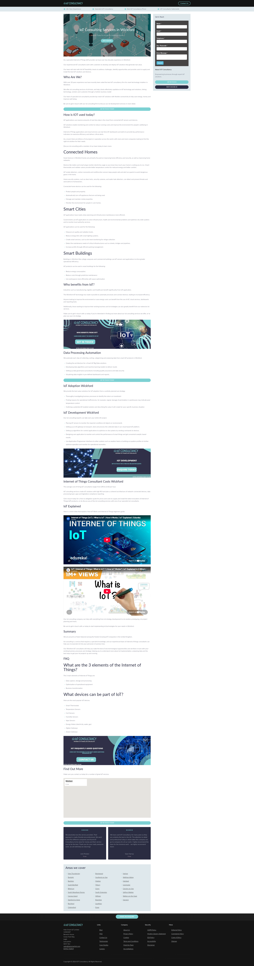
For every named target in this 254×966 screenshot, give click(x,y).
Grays (97, 888)
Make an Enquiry (127, 916)
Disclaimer (151, 945)
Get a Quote (107, 40)
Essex (97, 907)
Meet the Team (128, 945)
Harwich (126, 900)
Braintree (98, 900)
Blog (100, 930)
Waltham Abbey (128, 877)
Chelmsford (72, 907)
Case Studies (103, 945)
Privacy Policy (128, 934)
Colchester (126, 885)
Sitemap (174, 941)
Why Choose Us (171, 87)
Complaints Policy (177, 934)
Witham (98, 896)
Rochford (71, 903)
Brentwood (99, 873)
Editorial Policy (176, 930)
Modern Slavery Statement (156, 934)
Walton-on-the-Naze (130, 896)
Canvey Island (72, 896)
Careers (102, 949)
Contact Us (103, 937)
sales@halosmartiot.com (72, 946)
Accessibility (151, 941)
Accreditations (128, 949)
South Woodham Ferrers (76, 892)
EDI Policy (150, 937)
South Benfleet (73, 885)
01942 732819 (69, 949)
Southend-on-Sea (101, 877)
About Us (126, 930)
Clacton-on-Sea (128, 888)
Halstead (126, 881)
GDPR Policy (151, 930)
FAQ (100, 934)
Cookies (126, 937)
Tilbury (97, 885)
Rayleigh (71, 877)
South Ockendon (101, 892)
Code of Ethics (176, 937)
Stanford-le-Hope (74, 900)
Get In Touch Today (107, 109)
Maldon (98, 881)
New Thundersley (74, 873)
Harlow (125, 873)
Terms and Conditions (130, 941)
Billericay (71, 888)
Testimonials (103, 941)
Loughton (98, 903)
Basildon (71, 881)
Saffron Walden (128, 892)
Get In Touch (171, 82)
